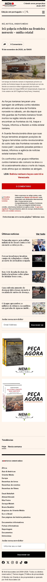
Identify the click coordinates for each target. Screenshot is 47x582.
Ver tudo (40, 234)
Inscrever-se (37, 325)
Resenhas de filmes (10, 488)
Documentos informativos (13, 522)
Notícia (9, 24)
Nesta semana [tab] (15, 446)
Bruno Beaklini (8, 507)
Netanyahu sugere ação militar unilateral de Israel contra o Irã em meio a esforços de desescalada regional (16, 242)
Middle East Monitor (31, 197)
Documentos (7, 533)
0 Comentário (16, 44)
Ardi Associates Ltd (12, 580)
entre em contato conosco (11, 211)
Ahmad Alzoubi (8, 497)
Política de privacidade (34, 574)
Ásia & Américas (9, 471)
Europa (5, 478)
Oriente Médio (21, 24)
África (4, 468)
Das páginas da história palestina (16, 517)
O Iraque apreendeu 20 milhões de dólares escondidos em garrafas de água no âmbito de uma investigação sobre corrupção (16, 305)
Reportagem (7, 529)
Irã (3, 24)
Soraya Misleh (8, 504)
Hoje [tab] (4, 446)
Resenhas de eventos (11, 485)
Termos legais (18, 574)
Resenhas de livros (10, 482)
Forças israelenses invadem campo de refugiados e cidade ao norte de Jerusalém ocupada (16, 258)
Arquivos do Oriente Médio (13, 510)
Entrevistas (6, 536)
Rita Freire (6, 500)
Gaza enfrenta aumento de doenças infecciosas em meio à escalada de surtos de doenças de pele (16, 290)
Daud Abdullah (8, 494)
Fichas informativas (10, 526)
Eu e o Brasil (7, 514)
